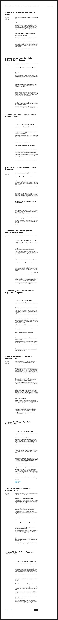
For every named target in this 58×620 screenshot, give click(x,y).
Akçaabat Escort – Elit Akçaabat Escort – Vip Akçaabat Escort (21, 6)
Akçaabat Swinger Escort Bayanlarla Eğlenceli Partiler (18, 357)
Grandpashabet (17, 482)
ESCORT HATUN (7, 18)
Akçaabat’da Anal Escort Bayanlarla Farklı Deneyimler (21, 168)
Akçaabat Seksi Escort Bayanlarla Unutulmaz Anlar (17, 423)
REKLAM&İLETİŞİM (50, 6)
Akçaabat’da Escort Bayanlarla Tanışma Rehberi (20, 13)
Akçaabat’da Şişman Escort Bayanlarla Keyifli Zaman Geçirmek (19, 292)
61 (11, 609)
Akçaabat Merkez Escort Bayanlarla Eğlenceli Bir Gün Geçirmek (18, 59)
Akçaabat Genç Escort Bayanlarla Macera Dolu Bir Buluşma (20, 116)
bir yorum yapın (7, 19)
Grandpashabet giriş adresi (18, 481)
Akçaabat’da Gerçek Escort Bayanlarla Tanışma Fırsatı (19, 553)
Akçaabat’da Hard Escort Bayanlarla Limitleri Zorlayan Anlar (18, 232)
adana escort (16, 224)
